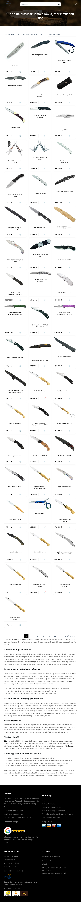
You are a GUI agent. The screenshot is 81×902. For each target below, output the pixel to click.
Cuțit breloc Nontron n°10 (64, 423)
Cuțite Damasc (68, 746)
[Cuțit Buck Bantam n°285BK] (40, 108)
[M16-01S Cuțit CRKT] (40, 214)
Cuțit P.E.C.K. (65, 130)
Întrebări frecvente (11, 856)
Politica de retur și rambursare (53, 811)
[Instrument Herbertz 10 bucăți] (40, 146)
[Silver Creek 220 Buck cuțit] (64, 47)
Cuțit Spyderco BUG (40, 193)
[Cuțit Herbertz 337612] (40, 443)
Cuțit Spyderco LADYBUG (15, 357)
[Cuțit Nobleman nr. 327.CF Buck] (40, 44)
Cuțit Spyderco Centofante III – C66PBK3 (40, 424)
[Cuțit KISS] (15, 50)
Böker (6, 741)
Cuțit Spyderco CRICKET (64, 292)
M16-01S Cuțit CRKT (40, 227)
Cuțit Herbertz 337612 (40, 456)
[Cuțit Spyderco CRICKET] (64, 279)
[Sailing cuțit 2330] (40, 503)
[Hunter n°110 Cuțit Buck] (64, 83)
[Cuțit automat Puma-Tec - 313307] (40, 244)
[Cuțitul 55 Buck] (15, 114)
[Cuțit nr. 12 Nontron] (15, 410)
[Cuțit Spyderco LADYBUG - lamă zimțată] (40, 312)
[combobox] (39, 4)
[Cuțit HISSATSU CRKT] (64, 344)
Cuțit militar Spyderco (15, 552)
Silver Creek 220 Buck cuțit (64, 61)
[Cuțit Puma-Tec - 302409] (40, 346)
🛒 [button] (20, 72)
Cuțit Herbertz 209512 (15, 486)
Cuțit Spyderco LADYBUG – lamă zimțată (40, 326)
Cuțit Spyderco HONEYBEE (64, 162)
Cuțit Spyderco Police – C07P (40, 585)
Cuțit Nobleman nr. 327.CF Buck (40, 55)
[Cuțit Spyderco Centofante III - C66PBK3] (40, 410)
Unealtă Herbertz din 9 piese (15, 162)
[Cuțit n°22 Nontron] (40, 378)
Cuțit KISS (15, 66)
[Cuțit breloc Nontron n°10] (64, 410)
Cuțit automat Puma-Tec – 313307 (40, 255)
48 (55, 636)
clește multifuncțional (27, 775)
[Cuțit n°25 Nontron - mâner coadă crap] (40, 473)
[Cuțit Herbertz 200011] (64, 473)
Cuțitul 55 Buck (15, 127)
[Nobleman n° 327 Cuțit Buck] (15, 78)
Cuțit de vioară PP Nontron (64, 585)
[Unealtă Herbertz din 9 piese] (15, 148)
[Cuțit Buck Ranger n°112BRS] (40, 83)
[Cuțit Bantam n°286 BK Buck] (15, 181)
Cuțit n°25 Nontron (15, 519)
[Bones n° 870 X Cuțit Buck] (64, 179)
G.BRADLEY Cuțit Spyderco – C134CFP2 (15, 293)
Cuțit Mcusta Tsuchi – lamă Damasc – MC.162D (64, 313)
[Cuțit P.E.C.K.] (64, 116)
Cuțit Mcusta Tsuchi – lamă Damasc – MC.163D (15, 313)
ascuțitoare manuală (44, 770)
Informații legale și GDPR (51, 817)
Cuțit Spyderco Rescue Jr (65, 391)
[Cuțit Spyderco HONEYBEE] (64, 148)
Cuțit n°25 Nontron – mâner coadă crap (40, 487)
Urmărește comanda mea (13, 814)
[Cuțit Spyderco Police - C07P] (40, 571)
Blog (43, 800)
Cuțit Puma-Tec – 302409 (40, 360)
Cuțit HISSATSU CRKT (64, 357)
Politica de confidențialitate (52, 807)
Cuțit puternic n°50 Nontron (65, 520)
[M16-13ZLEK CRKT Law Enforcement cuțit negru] (15, 378)
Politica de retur (10, 867)
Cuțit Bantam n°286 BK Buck (15, 195)
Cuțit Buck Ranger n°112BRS (40, 96)
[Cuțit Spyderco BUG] (40, 180)
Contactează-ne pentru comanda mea (18, 817)
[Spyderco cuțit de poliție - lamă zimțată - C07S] (64, 539)
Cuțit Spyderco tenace (15, 456)
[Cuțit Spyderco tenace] (15, 443)
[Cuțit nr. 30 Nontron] (40, 539)
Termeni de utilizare (11, 863)
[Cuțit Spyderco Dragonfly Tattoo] (15, 246)
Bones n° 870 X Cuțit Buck (65, 191)
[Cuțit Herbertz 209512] (15, 473)
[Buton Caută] (59, 4)
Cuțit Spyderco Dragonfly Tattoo (15, 260)
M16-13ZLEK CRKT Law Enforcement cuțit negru (15, 391)
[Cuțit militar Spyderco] (15, 539)
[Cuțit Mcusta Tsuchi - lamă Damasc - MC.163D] (15, 306)
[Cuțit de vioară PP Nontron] (64, 571)
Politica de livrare (48, 804)
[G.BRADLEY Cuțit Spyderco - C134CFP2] (15, 279)
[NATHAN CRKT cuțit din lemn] (64, 214)
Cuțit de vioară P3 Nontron (15, 618)
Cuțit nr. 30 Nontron (40, 552)
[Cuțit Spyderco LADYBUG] (15, 344)
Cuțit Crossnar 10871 (64, 260)
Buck (24, 743)
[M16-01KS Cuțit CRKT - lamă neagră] (15, 214)
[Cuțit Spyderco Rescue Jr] (64, 378)
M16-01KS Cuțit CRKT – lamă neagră (15, 228)
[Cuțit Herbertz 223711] (64, 443)
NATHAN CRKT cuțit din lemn (64, 228)
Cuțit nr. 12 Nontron (15, 423)
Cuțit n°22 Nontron (40, 391)
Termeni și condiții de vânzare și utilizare (57, 814)
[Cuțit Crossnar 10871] (64, 246)
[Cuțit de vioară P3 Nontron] (15, 604)
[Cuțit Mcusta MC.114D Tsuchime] (40, 273)
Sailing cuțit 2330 (39, 513)
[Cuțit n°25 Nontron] (15, 506)
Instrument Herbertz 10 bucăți (40, 158)
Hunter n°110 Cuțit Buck (64, 95)
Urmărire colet (9, 860)
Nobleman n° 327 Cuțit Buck (15, 86)
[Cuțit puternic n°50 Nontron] (64, 506)
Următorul (69, 636)
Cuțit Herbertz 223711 (64, 456)
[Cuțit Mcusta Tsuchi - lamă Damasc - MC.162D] (64, 306)
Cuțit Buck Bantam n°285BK (40, 116)
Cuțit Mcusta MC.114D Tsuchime (40, 280)
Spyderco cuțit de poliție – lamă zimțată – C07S (65, 553)
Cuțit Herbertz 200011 (65, 486)
